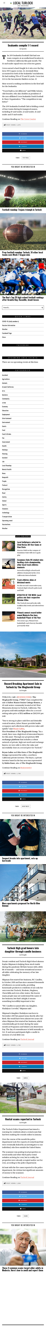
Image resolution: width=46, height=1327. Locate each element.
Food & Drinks (6, 434)
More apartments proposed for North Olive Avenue (21, 904)
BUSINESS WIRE (24, 697)
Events (4, 426)
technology (5, 512)
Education (5, 410)
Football (26, 158)
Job (3, 461)
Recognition (6, 489)
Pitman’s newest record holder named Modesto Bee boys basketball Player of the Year (29, 615)
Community (5, 398)
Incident (4, 457)
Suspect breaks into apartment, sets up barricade (20, 859)
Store (4, 337)
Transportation (7, 516)
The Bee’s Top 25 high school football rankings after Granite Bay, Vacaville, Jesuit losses (23, 298)
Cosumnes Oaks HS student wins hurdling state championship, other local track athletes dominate (30, 563)
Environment (6, 422)
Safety (4, 497)
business (5, 394)
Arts (3, 390)
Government (6, 442)
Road (3, 493)
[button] (42, 307)
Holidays (5, 449)
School (4, 500)
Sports (24, 49)
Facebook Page (7, 333)
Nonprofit (5, 477)
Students (5, 508)
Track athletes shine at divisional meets (26, 581)
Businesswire (26, 768)
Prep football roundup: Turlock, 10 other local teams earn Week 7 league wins (22, 253)
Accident (5, 375)
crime (4, 402)
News (4, 473)
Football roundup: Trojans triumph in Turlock (22, 209)
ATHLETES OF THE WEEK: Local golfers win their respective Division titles (29, 597)
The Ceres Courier (28, 119)
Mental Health (6, 469)
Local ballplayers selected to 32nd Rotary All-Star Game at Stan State (29, 545)
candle (26, 1078)
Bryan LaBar (18, 729)
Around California (8, 387)
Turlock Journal (27, 1039)
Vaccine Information (8, 325)
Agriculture (6, 379)
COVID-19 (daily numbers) (10, 321)
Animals (4, 383)
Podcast (4, 485)
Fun (3, 438)
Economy (5, 406)
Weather (5, 329)
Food (3, 430)
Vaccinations (6, 524)
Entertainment (6, 418)
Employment (6, 414)
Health (4, 446)
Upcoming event (7, 520)
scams (26, 1216)
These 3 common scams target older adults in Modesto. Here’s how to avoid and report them (22, 1269)
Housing (4, 453)
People (4, 481)
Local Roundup (6, 465)
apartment (26, 806)
